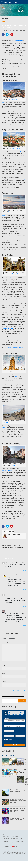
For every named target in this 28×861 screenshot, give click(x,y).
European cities (19, 40)
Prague (22, 151)
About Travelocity (6, 836)
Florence (4, 215)
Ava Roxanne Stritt (7, 30)
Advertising (12, 838)
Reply (24, 570)
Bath (10, 277)
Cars (17, 842)
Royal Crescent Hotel (7, 328)
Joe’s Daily (14, 465)
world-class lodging (19, 179)
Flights (22, 841)
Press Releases (6, 838)
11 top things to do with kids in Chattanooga (17, 818)
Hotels (13, 842)
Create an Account (11, 845)
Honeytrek (15, 274)
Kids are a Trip (13, 99)
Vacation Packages (15, 841)
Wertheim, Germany (7, 470)
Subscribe (5, 845)
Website (4, 681)
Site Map (4, 840)
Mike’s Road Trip (16, 148)
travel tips (18, 515)
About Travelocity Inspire (17, 834)
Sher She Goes (7, 422)
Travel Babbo (11, 212)
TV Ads (21, 838)
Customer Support (14, 836)
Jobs (17, 838)
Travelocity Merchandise (7, 843)
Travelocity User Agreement (7, 853)
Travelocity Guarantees (18, 843)
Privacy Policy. (16, 853)
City (3, 21)
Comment (5, 642)
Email (4, 673)
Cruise (21, 842)
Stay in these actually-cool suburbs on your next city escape (18, 801)
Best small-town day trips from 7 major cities (18, 790)
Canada (15, 846)
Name (4, 665)
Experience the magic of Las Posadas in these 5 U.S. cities (17, 810)
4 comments (22, 30)
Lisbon (3, 102)
